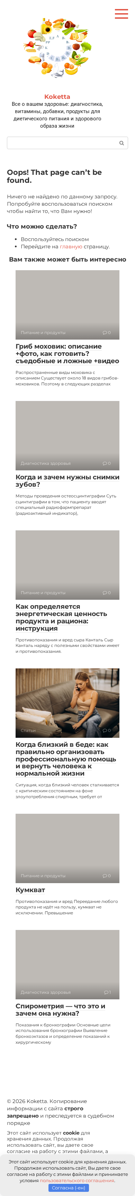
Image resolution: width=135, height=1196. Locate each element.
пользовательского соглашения (77, 1180)
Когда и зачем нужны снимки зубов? (67, 480)
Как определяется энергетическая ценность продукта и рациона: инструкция (61, 617)
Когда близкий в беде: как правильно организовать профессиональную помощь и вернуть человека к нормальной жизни (66, 759)
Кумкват (30, 890)
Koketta (57, 97)
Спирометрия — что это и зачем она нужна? (60, 1009)
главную (71, 246)
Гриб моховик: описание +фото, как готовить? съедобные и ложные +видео (67, 353)
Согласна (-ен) (68, 1187)
